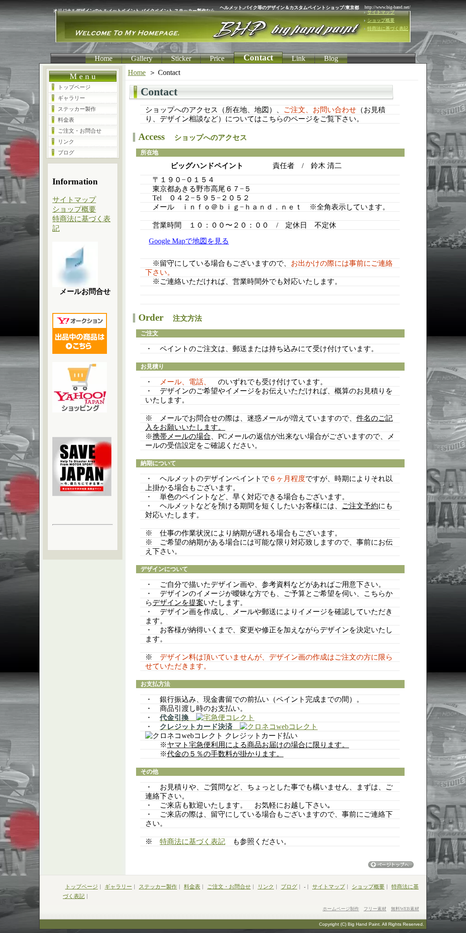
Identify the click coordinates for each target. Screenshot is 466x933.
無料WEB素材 (405, 908)
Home (137, 72)
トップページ (74, 87)
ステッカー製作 (77, 109)
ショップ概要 (381, 20)
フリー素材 (375, 908)
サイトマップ (381, 12)
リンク (66, 142)
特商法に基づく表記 (387, 28)
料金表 (66, 120)
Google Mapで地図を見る (189, 241)
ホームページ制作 (341, 908)
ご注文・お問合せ (79, 131)
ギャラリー (71, 98)
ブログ (66, 152)
